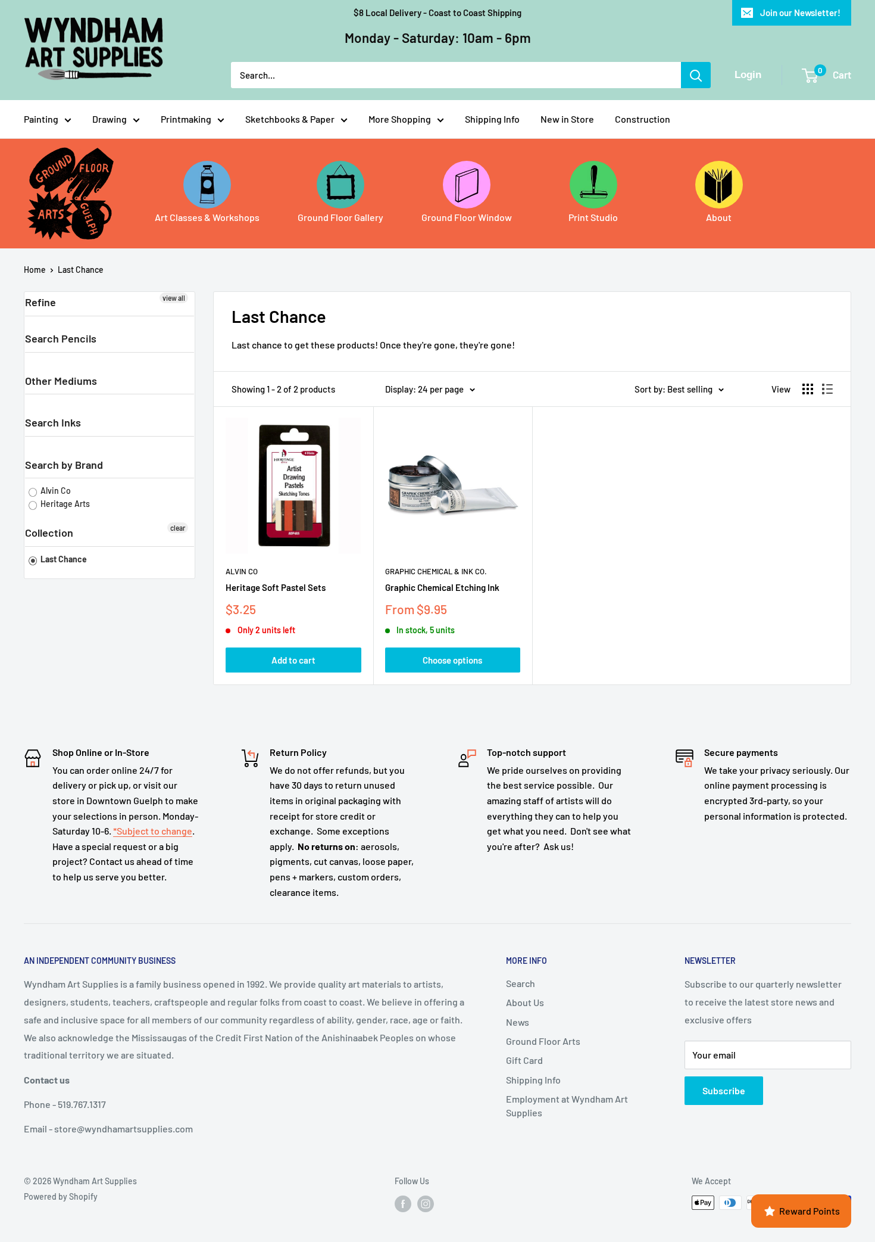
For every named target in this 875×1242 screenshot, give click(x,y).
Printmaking (186, 118)
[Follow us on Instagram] (425, 1204)
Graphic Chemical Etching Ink (442, 587)
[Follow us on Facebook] (403, 1204)
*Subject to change (152, 830)
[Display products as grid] (807, 389)
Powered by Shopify (61, 1196)
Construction (642, 118)
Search (520, 983)
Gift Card (524, 1060)
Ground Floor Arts (543, 1041)
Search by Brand (64, 464)
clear (177, 528)
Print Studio (593, 217)
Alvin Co (55, 490)
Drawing (109, 118)
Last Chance (81, 269)
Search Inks (53, 422)
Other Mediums (61, 380)
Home (35, 269)
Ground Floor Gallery (340, 217)
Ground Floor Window (466, 217)
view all (173, 298)
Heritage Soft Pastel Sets (276, 587)
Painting (41, 118)
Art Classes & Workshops (207, 217)
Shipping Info (492, 118)
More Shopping (399, 118)
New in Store (567, 118)
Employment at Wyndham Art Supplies (567, 1105)
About (719, 217)
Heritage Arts (64, 504)
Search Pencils (60, 338)
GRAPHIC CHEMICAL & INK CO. (436, 571)
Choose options (452, 660)
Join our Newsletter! (800, 12)
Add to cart (293, 660)
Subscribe (723, 1090)
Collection (49, 532)
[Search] (696, 75)
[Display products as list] (827, 389)
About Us (525, 1002)
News (517, 1022)
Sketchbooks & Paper (290, 118)
